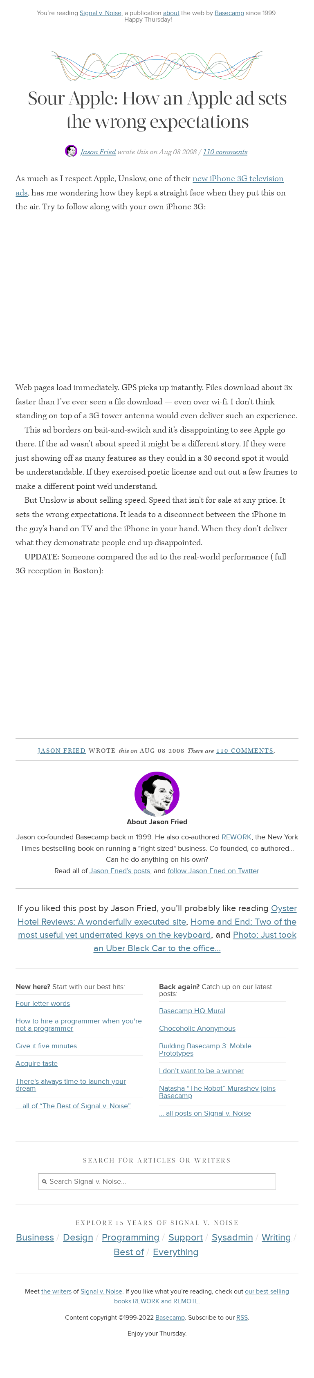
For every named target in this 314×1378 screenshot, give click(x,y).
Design (78, 1237)
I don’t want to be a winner (201, 1071)
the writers (56, 1292)
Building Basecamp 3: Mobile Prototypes (205, 1050)
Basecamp (229, 13)
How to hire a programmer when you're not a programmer (79, 1025)
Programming (130, 1237)
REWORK (236, 836)
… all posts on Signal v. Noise (205, 1113)
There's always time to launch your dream (71, 1085)
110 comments (225, 152)
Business (35, 1237)
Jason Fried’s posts (120, 870)
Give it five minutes (46, 1046)
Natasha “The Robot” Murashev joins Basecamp (217, 1092)
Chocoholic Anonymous (197, 1028)
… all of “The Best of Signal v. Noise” (73, 1106)
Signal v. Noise (100, 13)
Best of (129, 1252)
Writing (276, 1237)
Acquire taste (37, 1063)
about (171, 13)
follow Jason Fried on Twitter (213, 870)
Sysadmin (232, 1237)
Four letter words (43, 1003)
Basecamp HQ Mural (192, 1011)
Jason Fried (98, 152)
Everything (176, 1252)
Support (185, 1237)
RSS (242, 1318)
